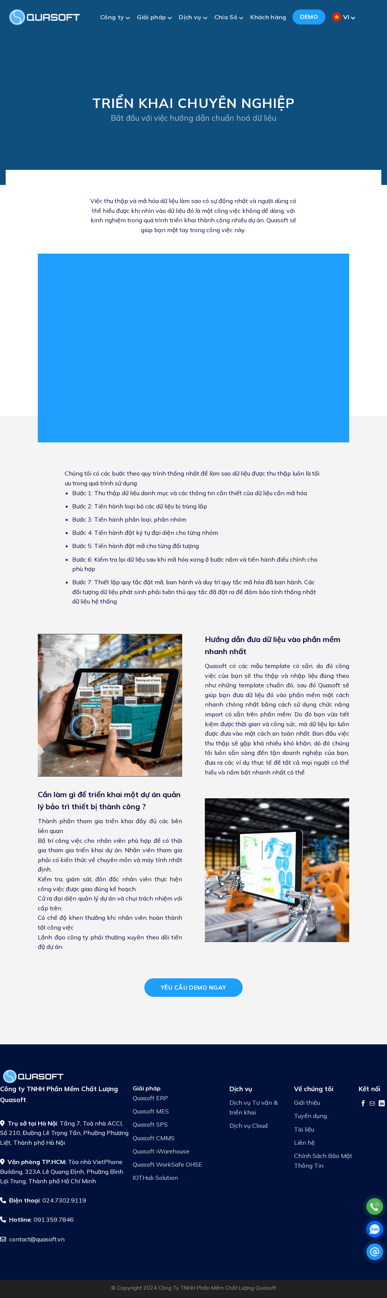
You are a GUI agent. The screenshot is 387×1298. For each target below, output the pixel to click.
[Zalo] (374, 1229)
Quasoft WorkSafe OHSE (167, 1164)
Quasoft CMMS (154, 1138)
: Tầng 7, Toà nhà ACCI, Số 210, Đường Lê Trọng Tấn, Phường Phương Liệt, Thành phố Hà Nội (64, 1132)
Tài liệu (304, 1129)
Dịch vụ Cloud (248, 1125)
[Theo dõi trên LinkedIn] (382, 1103)
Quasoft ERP (150, 1098)
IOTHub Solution (155, 1177)
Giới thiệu (307, 1102)
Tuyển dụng (310, 1115)
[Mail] (374, 1251)
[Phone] (374, 1206)
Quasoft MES (151, 1111)
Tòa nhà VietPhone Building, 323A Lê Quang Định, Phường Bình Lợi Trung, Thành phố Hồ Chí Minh (61, 1171)
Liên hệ (304, 1142)
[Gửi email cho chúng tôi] (372, 1103)
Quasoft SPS (150, 1124)
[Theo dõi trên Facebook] (363, 1103)
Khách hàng (268, 17)
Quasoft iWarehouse (161, 1151)
